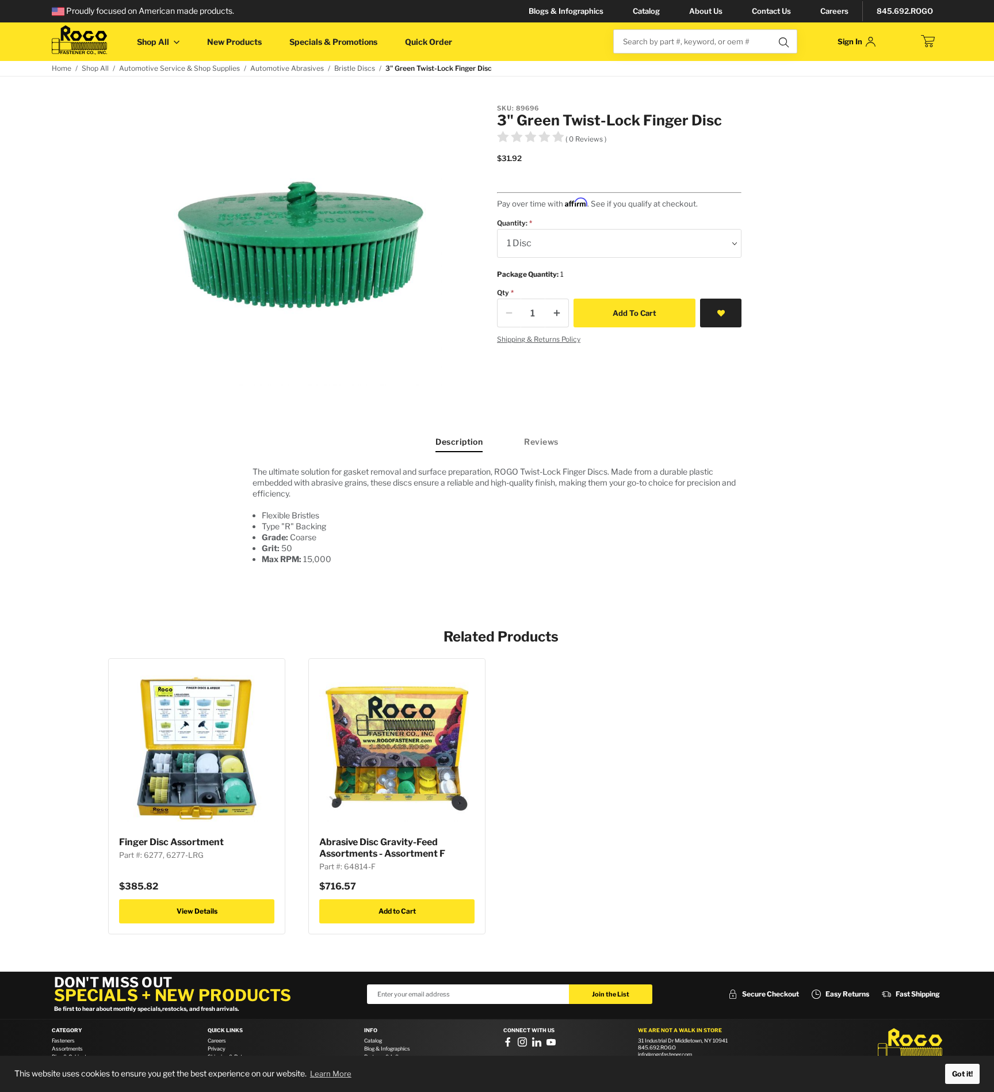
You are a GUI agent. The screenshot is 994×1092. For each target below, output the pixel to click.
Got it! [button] (962, 1074)
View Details (197, 911)
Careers (834, 11)
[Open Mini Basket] (927, 41)
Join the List (610, 994)
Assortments (67, 1048)
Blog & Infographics (387, 1048)
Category (67, 1030)
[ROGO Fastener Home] (910, 1045)
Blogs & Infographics (566, 11)
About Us (705, 11)
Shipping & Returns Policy (538, 339)
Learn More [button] (330, 1073)
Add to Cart (397, 911)
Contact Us (771, 11)
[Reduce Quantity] (509, 313)
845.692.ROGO (905, 11)
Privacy (216, 1048)
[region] (497, 520)
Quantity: (512, 223)
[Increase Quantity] (557, 313)
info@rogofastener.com (665, 1054)
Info (370, 1030)
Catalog (646, 11)
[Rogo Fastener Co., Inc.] (79, 40)
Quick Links (225, 1030)
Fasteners (63, 1040)
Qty (503, 292)
